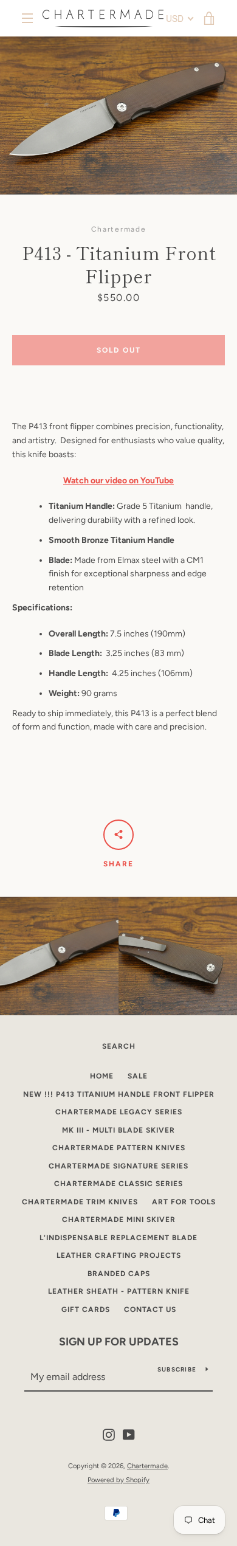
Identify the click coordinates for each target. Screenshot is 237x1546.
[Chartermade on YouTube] (129, 1434)
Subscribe (176, 1369)
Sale (138, 1076)
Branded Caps (119, 1273)
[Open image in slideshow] (118, 115)
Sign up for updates (119, 1341)
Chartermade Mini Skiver (119, 1219)
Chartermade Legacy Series (118, 1112)
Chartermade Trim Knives (80, 1202)
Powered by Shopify (118, 1479)
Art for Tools (184, 1202)
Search (119, 1046)
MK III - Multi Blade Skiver (118, 1130)
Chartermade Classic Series (118, 1183)
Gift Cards (85, 1309)
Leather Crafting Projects (119, 1255)
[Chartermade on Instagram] (109, 1434)
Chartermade (147, 1465)
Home (102, 1076)
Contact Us (150, 1309)
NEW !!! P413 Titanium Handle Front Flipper (119, 1094)
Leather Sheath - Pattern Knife (119, 1291)
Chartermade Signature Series (118, 1166)
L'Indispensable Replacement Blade (118, 1238)
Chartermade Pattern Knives (118, 1148)
